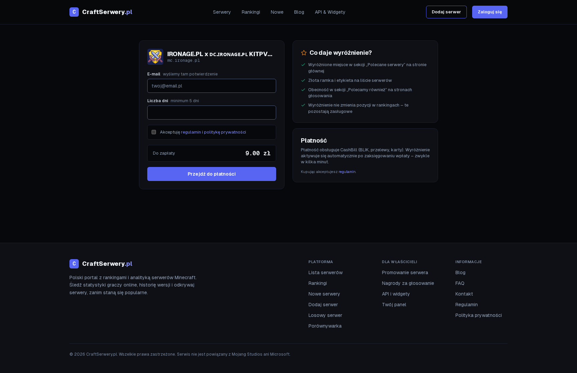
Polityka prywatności (478, 315)
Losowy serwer (325, 315)
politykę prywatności (225, 132)
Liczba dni (173, 101)
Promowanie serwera (405, 272)
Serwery (222, 12)
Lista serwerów (326, 272)
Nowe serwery (324, 294)
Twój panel (394, 304)
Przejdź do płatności (212, 174)
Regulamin (466, 304)
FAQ (459, 283)
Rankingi (251, 12)
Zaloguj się (490, 11)
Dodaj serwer (446, 11)
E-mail (182, 74)
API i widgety (396, 294)
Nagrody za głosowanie (408, 283)
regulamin (191, 132)
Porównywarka (325, 326)
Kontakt (464, 294)
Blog (299, 12)
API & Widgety (330, 12)
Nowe (277, 12)
